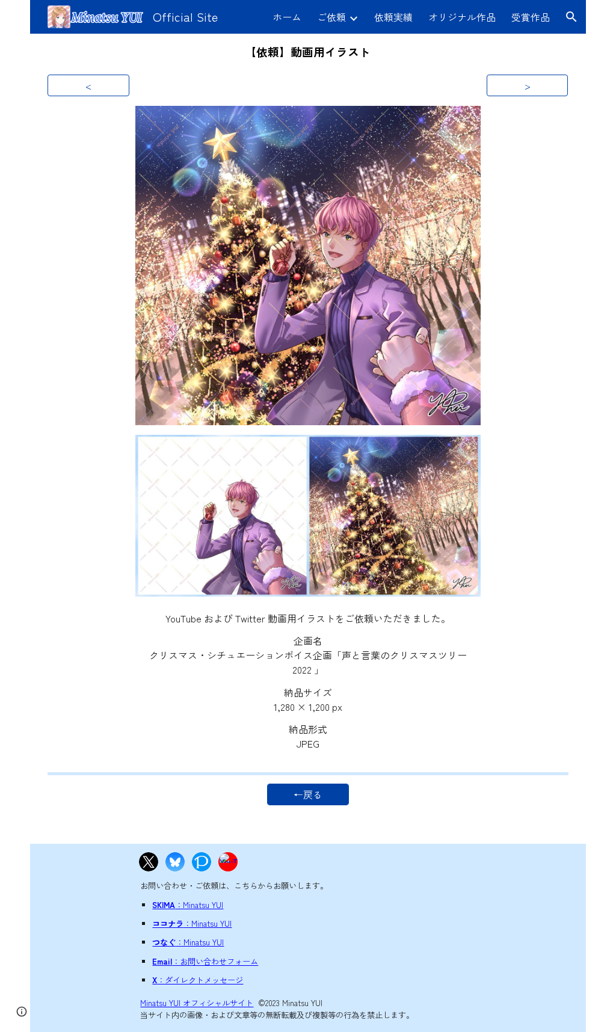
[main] (307, 51)
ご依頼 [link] (331, 17)
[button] (571, 16)
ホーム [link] (287, 17)
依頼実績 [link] (393, 17)
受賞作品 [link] (530, 17)
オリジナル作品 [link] (462, 17)
